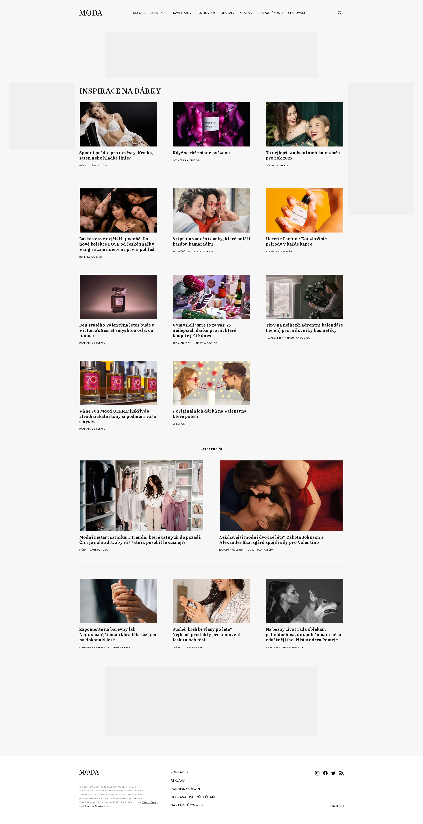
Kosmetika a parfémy (186, 160)
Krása (245, 13)
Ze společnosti (270, 13)
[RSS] (341, 773)
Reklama (178, 780)
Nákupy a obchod (277, 165)
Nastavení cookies (187, 805)
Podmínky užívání (185, 789)
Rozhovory (206, 13)
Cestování (296, 13)
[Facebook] (325, 773)
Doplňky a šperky (90, 257)
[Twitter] (333, 773)
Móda (138, 13)
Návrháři (181, 13)
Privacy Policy (150, 802)
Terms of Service (94, 806)
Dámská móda (99, 165)
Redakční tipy (182, 251)
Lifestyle (157, 13)
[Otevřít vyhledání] (340, 13)
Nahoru (337, 806)
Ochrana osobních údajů (193, 797)
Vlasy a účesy (193, 647)
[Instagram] (317, 773)
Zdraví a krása (203, 251)
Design (226, 13)
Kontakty (179, 772)
